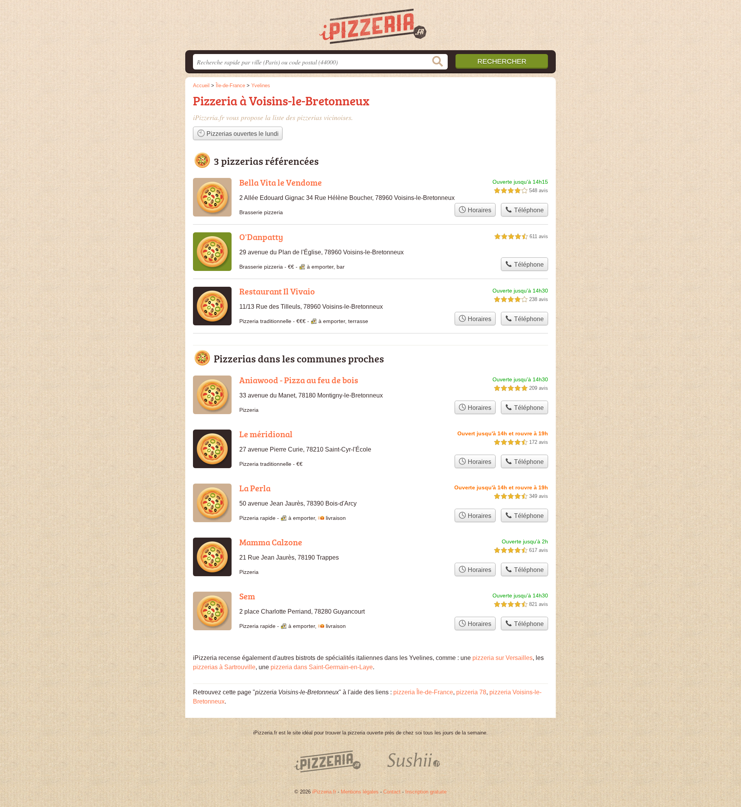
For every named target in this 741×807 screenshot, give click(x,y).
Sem (247, 596)
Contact (392, 792)
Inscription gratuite (426, 792)
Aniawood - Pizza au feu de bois (298, 380)
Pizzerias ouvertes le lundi (242, 133)
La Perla (255, 488)
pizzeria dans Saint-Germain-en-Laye (322, 667)
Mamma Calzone (270, 542)
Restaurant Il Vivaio (277, 291)
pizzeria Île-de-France (423, 692)
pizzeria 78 (471, 692)
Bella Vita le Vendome (280, 182)
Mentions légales (360, 792)
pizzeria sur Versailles (502, 658)
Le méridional (266, 434)
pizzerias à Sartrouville (224, 667)
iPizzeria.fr (324, 792)
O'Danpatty (261, 237)
